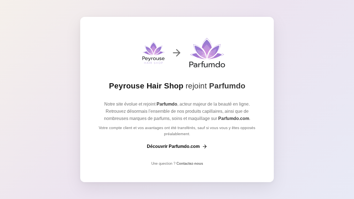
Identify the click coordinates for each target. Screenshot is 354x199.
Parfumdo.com (233, 118)
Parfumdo (227, 86)
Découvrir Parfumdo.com (173, 146)
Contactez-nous (189, 163)
